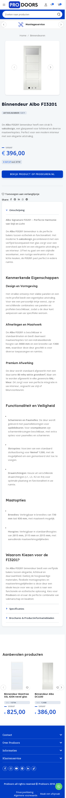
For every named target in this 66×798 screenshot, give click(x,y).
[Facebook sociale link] (11, 199)
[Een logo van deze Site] (23, 4)
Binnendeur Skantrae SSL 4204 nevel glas (16, 695)
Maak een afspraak (50, 793)
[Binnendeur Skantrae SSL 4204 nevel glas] (17, 676)
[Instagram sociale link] (10, 768)
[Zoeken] (58, 14)
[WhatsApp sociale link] (23, 199)
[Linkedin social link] (19, 199)
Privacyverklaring (24, 792)
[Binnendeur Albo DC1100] (47, 676)
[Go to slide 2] (32, 88)
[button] (14, 67)
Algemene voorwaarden (26, 795)
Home (23, 35)
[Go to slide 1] (29, 88)
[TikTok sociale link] (33, 768)
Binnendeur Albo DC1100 (44, 695)
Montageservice (35, 24)
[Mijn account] (45, 4)
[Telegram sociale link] (27, 199)
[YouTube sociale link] (16, 768)
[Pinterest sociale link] (15, 199)
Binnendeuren (37, 35)
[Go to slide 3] (35, 88)
